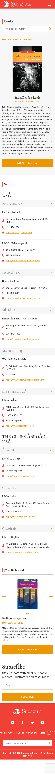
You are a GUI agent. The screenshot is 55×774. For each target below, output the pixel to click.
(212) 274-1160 (12, 227)
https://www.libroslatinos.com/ (20, 425)
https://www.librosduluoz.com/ (20, 516)
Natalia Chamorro (12, 623)
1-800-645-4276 (14, 415)
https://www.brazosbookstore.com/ (23, 298)
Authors (12, 733)
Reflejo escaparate (14, 618)
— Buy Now (27, 163)
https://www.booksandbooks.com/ (22, 339)
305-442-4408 (13, 333)
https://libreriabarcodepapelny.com (23, 260)
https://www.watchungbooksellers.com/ (25, 379)
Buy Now (27, 649)
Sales (42, 733)
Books (21, 733)
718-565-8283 (13, 255)
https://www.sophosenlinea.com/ (22, 552)
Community (31, 733)
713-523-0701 (12, 293)
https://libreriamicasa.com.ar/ (20, 476)
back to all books (20, 39)
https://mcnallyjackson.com (19, 232)
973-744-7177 (13, 374)
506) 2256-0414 (13, 511)
